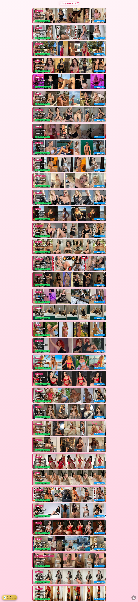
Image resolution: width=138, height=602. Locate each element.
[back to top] (133, 597)
